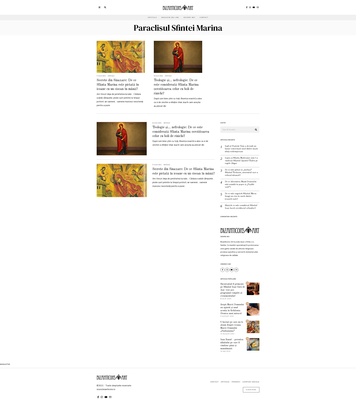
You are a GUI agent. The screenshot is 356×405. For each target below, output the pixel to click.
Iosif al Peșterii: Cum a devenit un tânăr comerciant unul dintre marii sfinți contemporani (241, 149)
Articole (152, 17)
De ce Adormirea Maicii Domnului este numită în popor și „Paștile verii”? (240, 184)
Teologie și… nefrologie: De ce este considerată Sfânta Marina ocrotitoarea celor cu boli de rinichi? (180, 132)
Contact (204, 17)
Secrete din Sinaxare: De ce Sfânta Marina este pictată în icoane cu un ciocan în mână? (118, 85)
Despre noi (189, 17)
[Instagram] (250, 7)
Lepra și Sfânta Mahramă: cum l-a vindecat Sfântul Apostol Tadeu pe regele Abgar (241, 160)
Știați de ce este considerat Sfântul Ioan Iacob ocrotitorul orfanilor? (241, 206)
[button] (256, 129)
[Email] (257, 7)
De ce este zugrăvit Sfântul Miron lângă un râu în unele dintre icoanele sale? (240, 196)
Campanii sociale (251, 382)
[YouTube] (254, 7)
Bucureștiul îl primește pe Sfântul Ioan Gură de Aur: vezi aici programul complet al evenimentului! (232, 290)
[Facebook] (246, 7)
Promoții (236, 382)
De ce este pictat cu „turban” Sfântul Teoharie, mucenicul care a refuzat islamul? (241, 172)
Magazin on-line (170, 17)
